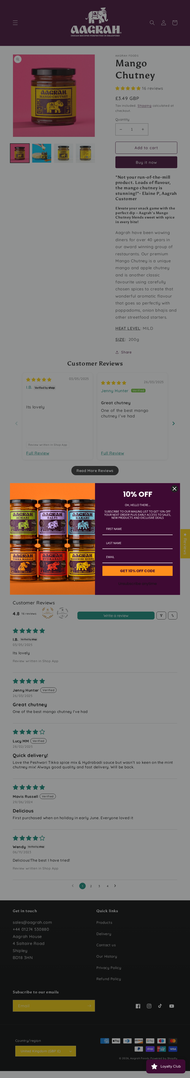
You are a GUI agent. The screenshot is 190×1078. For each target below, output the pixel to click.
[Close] (174, 488)
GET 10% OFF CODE (137, 571)
